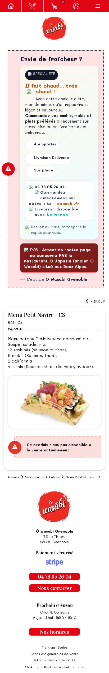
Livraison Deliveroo (51, 158)
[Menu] (98, 6)
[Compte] (76, 6)
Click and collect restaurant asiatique (54, 667)
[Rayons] (32, 6)
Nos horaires (54, 632)
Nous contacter (54, 588)
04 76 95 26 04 (54, 576)
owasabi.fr (68, 203)
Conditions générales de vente (54, 654)
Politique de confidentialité (55, 660)
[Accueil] (11, 6)
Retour (97, 301)
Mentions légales (54, 647)
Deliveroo (57, 214)
